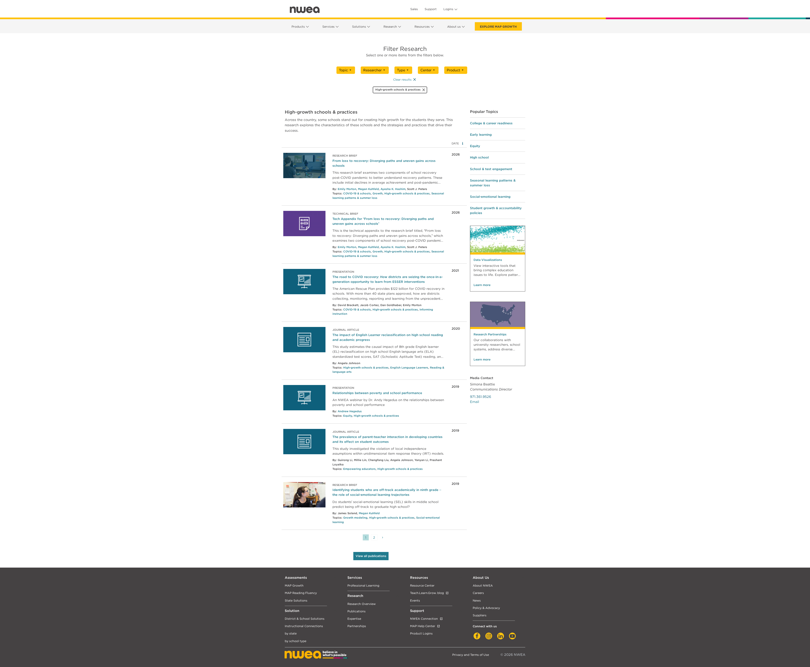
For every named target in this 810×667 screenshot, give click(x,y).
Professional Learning (363, 585)
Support (431, 9)
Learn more (482, 285)
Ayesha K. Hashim (393, 189)
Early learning (481, 134)
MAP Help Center (422, 626)
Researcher (372, 70)
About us (454, 26)
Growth (378, 193)
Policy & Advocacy (486, 608)
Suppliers (479, 615)
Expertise (354, 618)
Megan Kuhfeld (368, 189)
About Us (481, 578)
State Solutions (296, 600)
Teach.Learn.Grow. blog (427, 593)
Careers (478, 593)
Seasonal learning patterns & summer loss (493, 183)
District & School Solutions (304, 618)
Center (425, 70)
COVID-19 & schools (357, 193)
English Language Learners (409, 367)
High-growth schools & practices (407, 193)
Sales (414, 9)
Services (328, 26)
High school (479, 157)
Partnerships (356, 626)
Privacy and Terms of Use (470, 654)
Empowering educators (359, 468)
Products (298, 26)
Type (401, 70)
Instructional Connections (304, 626)
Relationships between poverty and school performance (377, 393)
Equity (347, 415)
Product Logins (421, 633)
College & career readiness (491, 123)
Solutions (359, 26)
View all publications (371, 556)
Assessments (296, 578)
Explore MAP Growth (498, 26)
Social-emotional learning (490, 196)
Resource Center (422, 585)
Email (474, 402)
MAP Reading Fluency (301, 593)
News (477, 600)
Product (453, 70)
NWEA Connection (424, 618)
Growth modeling (355, 517)
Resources (422, 26)
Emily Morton (347, 189)
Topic (343, 70)
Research (390, 26)
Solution (292, 611)
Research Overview (361, 604)
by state (291, 633)
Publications (356, 611)
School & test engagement (491, 169)
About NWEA (483, 585)
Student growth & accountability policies (496, 210)
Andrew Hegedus (350, 411)
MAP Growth (294, 585)
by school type (295, 641)
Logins (448, 9)
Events (415, 600)
